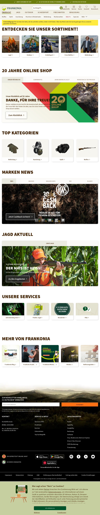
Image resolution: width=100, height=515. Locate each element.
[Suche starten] (61, 7)
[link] (74, 7)
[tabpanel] (50, 102)
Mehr (83, 17)
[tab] (14, 79)
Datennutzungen (54, 492)
